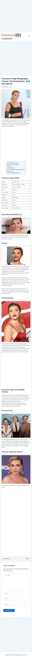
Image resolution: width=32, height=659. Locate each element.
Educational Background (13, 164)
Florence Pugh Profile (12, 163)
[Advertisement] (16, 16)
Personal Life (11, 171)
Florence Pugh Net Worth (13, 172)
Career (9, 166)
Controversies (11, 167)
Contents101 (6, 39)
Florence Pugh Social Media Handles (16, 169)
